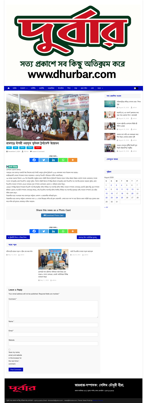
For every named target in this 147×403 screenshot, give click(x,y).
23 (112, 198)
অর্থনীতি (33, 88)
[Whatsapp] (63, 160)
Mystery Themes (98, 400)
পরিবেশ (30, 148)
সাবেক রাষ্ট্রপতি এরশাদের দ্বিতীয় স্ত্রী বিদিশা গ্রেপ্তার (127, 124)
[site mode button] (136, 88)
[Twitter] (43, 160)
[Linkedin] (53, 160)
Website (11, 340)
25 (122, 198)
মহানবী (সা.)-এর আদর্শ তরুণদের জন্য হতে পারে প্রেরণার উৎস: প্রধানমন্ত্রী (128, 114)
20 (132, 193)
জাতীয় (14, 88)
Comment (13, 299)
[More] (72, 160)
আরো (99, 88)
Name (11, 321)
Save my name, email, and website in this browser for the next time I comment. (15, 358)
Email (11, 331)
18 (122, 193)
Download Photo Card (54, 215)
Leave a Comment (38, 151)
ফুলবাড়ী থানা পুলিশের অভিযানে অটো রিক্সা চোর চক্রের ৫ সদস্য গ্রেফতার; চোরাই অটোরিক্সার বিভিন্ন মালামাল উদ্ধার (53, 274)
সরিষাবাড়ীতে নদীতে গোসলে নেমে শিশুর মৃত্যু (129, 103)
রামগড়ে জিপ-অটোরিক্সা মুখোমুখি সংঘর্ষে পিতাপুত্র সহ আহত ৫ (89, 237)
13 (132, 189)
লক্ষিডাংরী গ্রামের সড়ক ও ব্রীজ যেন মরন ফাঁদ (19, 251)
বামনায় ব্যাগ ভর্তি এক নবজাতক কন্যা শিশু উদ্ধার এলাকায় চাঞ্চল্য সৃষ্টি (127, 135)
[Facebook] (34, 160)
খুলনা (15, 148)
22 (106, 198)
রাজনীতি (41, 88)
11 (122, 189)
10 (117, 189)
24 (117, 198)
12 (127, 189)
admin (26, 151)
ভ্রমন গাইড (84, 88)
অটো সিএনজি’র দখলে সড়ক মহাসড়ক (81, 251)
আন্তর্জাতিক (51, 88)
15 (106, 193)
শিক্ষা (69, 88)
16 (112, 193)
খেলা (92, 88)
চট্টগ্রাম (22, 148)
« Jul (106, 207)
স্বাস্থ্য (75, 88)
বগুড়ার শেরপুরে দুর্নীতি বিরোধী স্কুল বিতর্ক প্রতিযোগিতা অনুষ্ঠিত (127, 146)
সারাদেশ (22, 88)
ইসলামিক (61, 88)
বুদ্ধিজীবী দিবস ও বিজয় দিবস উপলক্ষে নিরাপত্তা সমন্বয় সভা (20, 237)
